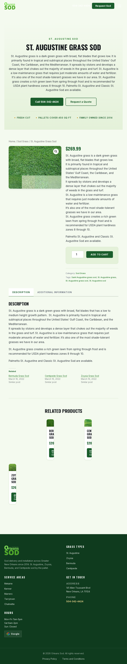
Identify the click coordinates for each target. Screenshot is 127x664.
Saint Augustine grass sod (84, 277)
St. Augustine (72, 553)
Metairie (8, 583)
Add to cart (100, 254)
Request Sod (103, 5)
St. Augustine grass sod (77, 280)
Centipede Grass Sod (56, 376)
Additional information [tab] (54, 292)
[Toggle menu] (119, 6)
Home (12, 141)
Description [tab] (21, 292)
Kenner (8, 588)
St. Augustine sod (97, 280)
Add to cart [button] (53, 452)
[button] (56, 151)
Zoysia (69, 558)
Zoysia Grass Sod (90, 376)
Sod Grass (22, 141)
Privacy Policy (49, 658)
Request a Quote (81, 101)
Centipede (71, 568)
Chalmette (9, 604)
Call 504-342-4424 (47, 101)
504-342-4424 (74, 601)
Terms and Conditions (73, 658)
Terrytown (9, 599)
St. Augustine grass (107, 277)
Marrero (8, 593)
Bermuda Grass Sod (19, 376)
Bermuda (70, 563)
